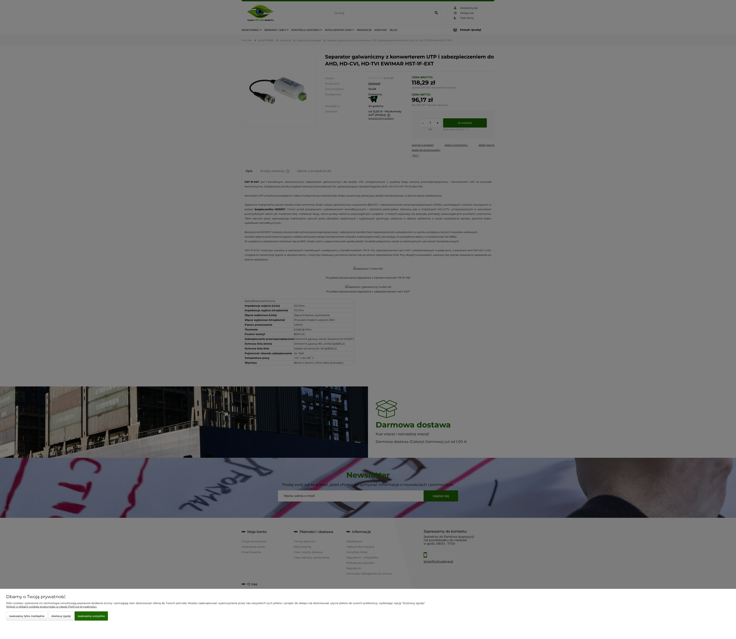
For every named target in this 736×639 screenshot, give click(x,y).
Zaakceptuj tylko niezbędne (26, 616)
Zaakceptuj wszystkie (91, 616)
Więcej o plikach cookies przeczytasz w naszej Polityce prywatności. (51, 606)
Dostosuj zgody (61, 616)
